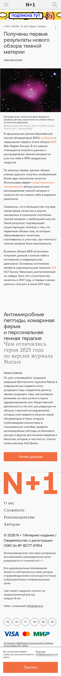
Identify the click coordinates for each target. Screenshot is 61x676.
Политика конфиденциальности (47, 653)
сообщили (47, 137)
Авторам (12, 524)
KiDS (53, 142)
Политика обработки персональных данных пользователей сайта (28, 644)
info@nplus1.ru (35, 605)
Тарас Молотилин (13, 60)
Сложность (14, 510)
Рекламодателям (19, 517)
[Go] (6, 4)
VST (53, 267)
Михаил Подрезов (13, 372)
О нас (9, 503)
